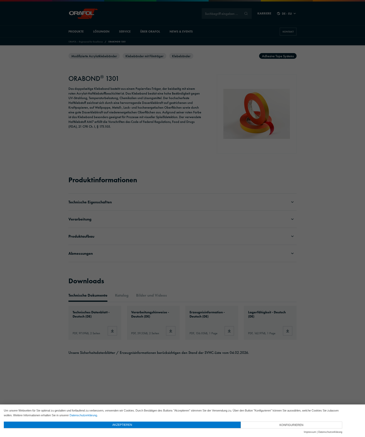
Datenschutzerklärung (83, 415)
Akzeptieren (122, 424)
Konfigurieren (291, 425)
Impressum (310, 432)
